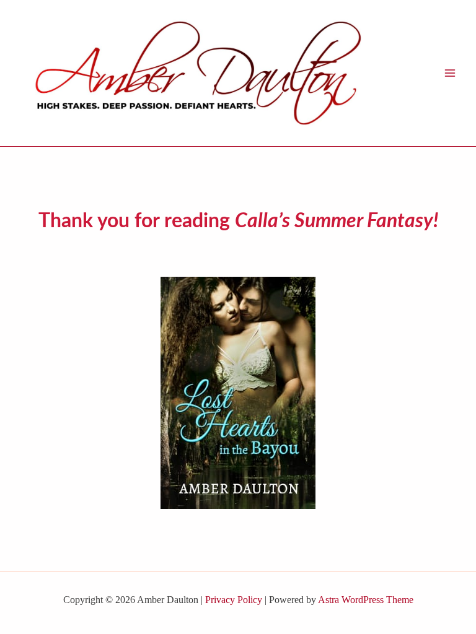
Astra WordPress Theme (365, 599)
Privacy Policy (233, 599)
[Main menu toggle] (450, 73)
